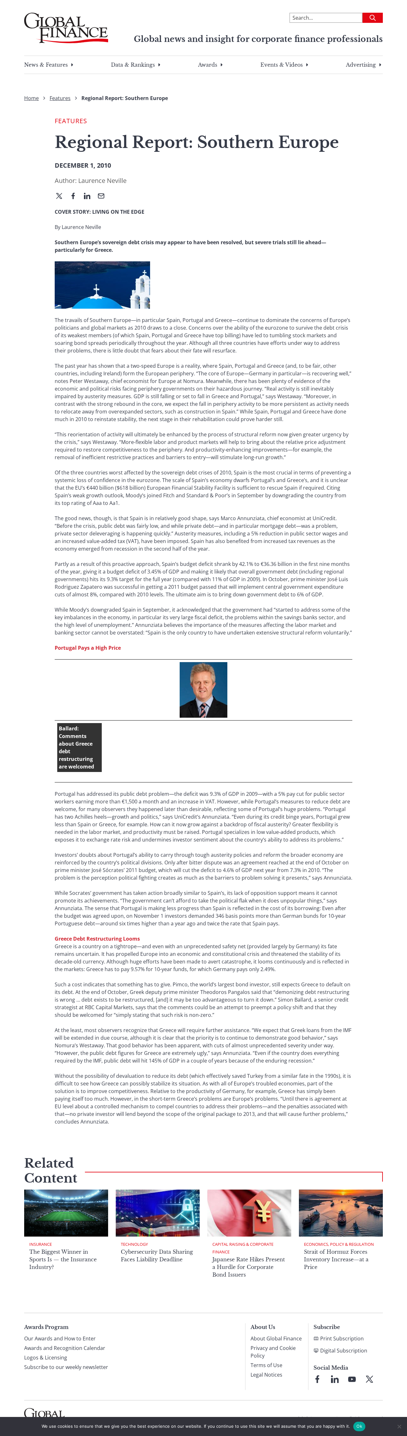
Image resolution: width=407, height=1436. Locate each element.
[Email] (104, 196)
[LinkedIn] (90, 196)
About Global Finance (276, 1338)
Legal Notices (266, 1374)
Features (60, 98)
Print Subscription (342, 1338)
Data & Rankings (133, 65)
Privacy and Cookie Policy (273, 1352)
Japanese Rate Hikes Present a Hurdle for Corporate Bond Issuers (248, 1267)
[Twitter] (62, 196)
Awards (207, 65)
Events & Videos (281, 65)
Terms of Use (266, 1365)
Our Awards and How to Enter (60, 1338)
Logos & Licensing (45, 1357)
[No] (399, 1426)
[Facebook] (76, 196)
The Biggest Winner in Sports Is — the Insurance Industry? (63, 1259)
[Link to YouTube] (352, 1379)
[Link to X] (369, 1379)
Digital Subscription (343, 1350)
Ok (359, 1426)
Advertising (361, 65)
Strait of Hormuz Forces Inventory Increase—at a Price (336, 1259)
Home (31, 98)
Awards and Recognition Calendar (64, 1348)
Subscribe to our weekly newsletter (66, 1367)
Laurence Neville (102, 180)
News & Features (46, 65)
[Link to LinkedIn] (335, 1379)
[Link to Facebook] (317, 1379)
